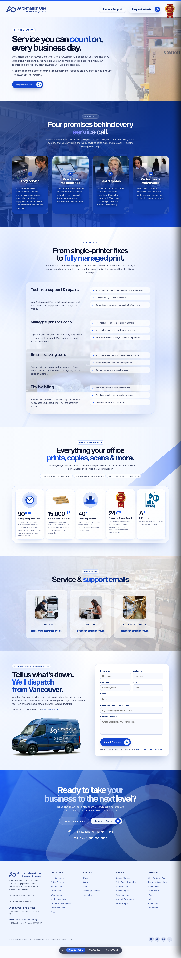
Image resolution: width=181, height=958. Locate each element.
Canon (86, 878)
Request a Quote (141, 9)
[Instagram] (163, 939)
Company (104, 682)
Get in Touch (112, 950)
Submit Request (112, 742)
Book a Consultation (74, 821)
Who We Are (94, 950)
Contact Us (153, 908)
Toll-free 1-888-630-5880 (90, 838)
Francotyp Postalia (91, 891)
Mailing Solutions (58, 899)
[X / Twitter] (169, 939)
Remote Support (112, 9)
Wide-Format (57, 895)
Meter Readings (122, 895)
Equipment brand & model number (115, 705)
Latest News (153, 891)
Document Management (61, 903)
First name (105, 671)
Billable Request (123, 891)
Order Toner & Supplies (126, 882)
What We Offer (76, 950)
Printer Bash (153, 903)
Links (150, 899)
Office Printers (57, 882)
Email (103, 694)
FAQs (150, 895)
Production (56, 891)
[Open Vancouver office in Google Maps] (70, 832)
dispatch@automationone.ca (149, 749)
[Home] (62, 950)
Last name (137, 671)
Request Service (24, 84)
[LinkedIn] (151, 939)
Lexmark (87, 886)
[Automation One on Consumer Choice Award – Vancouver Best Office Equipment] (170, 11)
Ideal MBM (87, 895)
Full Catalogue (57, 878)
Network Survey (122, 886)
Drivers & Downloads (125, 899)
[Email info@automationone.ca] (111, 832)
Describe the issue (108, 717)
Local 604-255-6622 (90, 831)
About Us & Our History (158, 882)
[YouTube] (157, 939)
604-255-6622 (50, 709)
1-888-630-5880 (24, 902)
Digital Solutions (58, 908)
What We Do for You (156, 878)
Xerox (85, 882)
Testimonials (153, 886)
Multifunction (56, 886)
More (53, 912)
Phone (136, 682)
